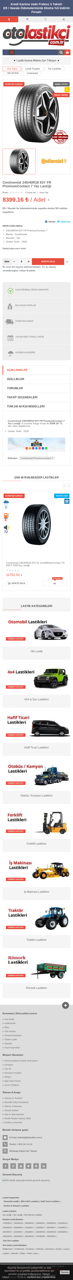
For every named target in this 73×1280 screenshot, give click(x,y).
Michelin (14, 1253)
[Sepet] (45, 19)
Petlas (22, 1253)
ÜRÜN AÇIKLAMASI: (13, 226)
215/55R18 (62, 1232)
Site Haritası (10, 1031)
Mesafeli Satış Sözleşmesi (17, 1102)
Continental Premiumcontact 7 (37, 458)
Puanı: (5, 192)
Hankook (40, 1249)
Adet (6, 261)
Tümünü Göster (15, 639)
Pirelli (29, 1253)
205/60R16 (18, 1228)
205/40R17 (51, 1228)
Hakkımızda (10, 1023)
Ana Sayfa (12, 69)
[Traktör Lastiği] (36, 917)
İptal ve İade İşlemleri (14, 1114)
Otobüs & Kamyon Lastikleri (16, 1206)
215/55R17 (40, 1228)
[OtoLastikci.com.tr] (36, 35)
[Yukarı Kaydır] (65, 1005)
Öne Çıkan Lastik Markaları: (15, 1245)
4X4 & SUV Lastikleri (30, 1201)
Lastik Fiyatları (32, 69)
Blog (7, 1027)
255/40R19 (18, 1236)
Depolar (8, 1043)
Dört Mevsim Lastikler (33, 1215)
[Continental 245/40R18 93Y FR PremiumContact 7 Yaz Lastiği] (19, 161)
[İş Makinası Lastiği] (36, 869)
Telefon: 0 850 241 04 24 (20, 1144)
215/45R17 (62, 1228)
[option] (19, 161)
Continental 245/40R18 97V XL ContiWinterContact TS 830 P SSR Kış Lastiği (35, 564)
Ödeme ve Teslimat (13, 1098)
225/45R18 (51, 1232)
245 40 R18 (12, 73)
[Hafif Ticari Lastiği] (36, 725)
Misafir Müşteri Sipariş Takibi (18, 1118)
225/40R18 (40, 1232)
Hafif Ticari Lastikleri (50, 1201)
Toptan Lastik (11, 1039)
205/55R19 (7, 1236)
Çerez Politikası (12, 1085)
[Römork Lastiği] (36, 965)
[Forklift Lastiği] (36, 821)
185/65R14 (18, 1223)
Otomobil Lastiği (11, 1201)
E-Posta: (25, 1137)
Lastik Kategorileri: (11, 1198)
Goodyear (30, 1249)
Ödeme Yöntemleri (13, 1106)
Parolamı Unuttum (13, 1073)
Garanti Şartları (12, 1110)
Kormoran (50, 1249)
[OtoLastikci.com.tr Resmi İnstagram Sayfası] (13, 1166)
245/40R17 (29, 1232)
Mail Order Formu (13, 1081)
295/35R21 (51, 1236)
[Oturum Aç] (64, 19)
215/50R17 (29, 1228)
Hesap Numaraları (13, 1035)
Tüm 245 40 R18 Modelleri (25, 406)
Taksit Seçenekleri (22, 397)
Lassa (66, 1249)
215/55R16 (62, 1223)
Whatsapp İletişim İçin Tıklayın (23, 1151)
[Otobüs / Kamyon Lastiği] (36, 773)
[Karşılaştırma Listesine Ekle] (67, 261)
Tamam (65, 1272)
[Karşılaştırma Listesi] (27, 19)
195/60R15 (29, 1223)
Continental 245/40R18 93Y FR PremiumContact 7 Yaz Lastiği (27, 184)
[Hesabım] (9, 19)
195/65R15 (40, 1223)
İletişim (8, 1077)
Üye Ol (8, 1069)
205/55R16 (51, 1223)
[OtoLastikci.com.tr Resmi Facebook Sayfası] (5, 1166)
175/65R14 (7, 1223)
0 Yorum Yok (30, 193)
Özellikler (15, 379)
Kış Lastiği (7, 1215)
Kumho (59, 1249)
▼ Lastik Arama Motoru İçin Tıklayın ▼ (36, 60)
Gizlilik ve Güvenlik (13, 1122)
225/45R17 (7, 1232)
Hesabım (9, 1065)
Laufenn (6, 1253)
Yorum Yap (43, 193)
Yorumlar (15, 388)
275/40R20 (40, 1236)
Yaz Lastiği (17, 1215)
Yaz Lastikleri (54, 69)
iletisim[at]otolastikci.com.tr (30, 1137)
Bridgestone (8, 1249)
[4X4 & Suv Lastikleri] (36, 677)
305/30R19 (29, 1236)
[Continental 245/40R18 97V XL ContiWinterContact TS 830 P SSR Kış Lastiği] (36, 524)
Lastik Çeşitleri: (9, 1211)
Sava (35, 1253)
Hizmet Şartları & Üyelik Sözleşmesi (21, 1061)
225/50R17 (18, 1232)
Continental (32, 73)
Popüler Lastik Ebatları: (13, 1219)
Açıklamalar (17, 370)
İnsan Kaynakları (12, 1047)
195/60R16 (7, 1228)
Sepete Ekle (48, 261)
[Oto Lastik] (36, 628)
